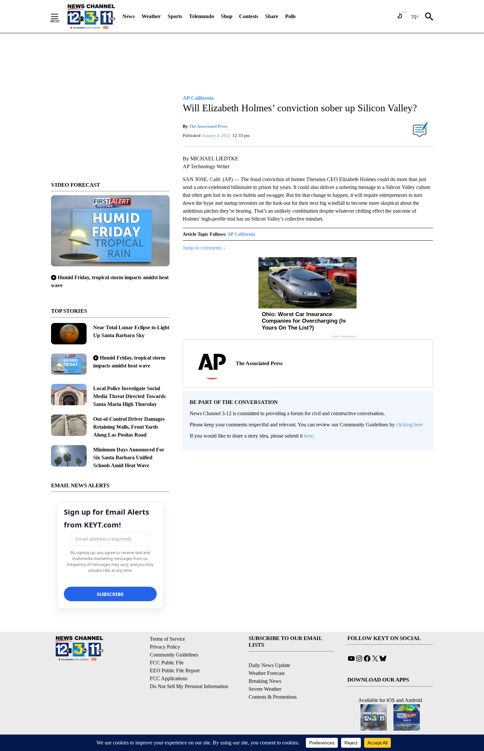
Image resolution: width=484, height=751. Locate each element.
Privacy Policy (165, 647)
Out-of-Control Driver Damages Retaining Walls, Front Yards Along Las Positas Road (129, 427)
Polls (290, 16)
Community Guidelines (174, 654)
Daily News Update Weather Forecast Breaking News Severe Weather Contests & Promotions (273, 681)
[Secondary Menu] (59, 16)
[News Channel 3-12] (91, 16)
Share (271, 16)
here (308, 436)
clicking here (409, 424)
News (128, 16)
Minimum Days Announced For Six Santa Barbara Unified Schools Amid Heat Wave (128, 457)
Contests (248, 16)
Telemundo (201, 16)
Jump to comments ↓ (204, 248)
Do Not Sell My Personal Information (189, 686)
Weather (151, 16)
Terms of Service (167, 639)
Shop (226, 16)
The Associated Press (208, 126)
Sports (175, 16)
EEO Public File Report (175, 670)
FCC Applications (168, 678)
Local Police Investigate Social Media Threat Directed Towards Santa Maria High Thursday (129, 396)
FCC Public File (167, 662)
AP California (241, 234)
